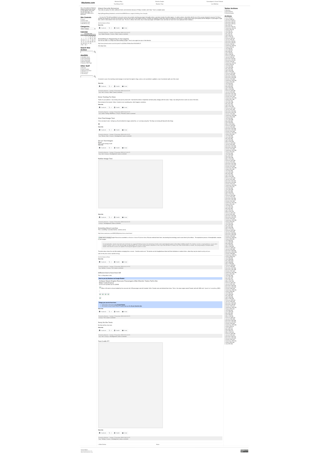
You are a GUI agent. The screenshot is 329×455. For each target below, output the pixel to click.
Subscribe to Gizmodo (108, 304)
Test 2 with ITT (103, 341)
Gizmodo (103, 284)
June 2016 (228, 119)
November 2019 (230, 60)
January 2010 (229, 231)
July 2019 (228, 66)
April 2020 (228, 52)
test (102, 154)
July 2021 (228, 31)
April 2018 (228, 87)
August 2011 (229, 204)
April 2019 (228, 70)
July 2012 (228, 188)
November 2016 (230, 112)
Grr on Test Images (105, 141)
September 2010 (230, 220)
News (116, 34)
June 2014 (228, 154)
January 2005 (229, 319)
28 (83, 43)
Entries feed (85, 20)
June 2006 (228, 294)
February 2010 (229, 230)
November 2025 (230, 20)
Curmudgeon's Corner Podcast (215, 1)
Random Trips (159, 4)
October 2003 (229, 339)
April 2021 (228, 35)
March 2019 (229, 71)
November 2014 (230, 147)
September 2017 (230, 98)
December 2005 (230, 303)
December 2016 (230, 111)
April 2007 (228, 279)
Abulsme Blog (118, 1)
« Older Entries (102, 444)
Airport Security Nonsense (108, 8)
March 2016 (229, 124)
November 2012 (230, 182)
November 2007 (230, 269)
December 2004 (230, 320)
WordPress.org (86, 23)
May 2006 (228, 295)
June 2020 (228, 50)
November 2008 (230, 252)
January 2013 (229, 179)
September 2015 (230, 132)
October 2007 (229, 271)
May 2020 (228, 51)
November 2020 (230, 42)
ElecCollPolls (229, 11)
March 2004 (229, 332)
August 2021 (229, 29)
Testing (107, 113)
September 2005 (230, 307)
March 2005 (229, 316)
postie (103, 113)
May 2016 (228, 121)
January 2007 (229, 284)
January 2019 (229, 74)
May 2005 (228, 313)
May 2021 (228, 34)
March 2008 (229, 263)
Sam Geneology (86, 58)
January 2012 (229, 197)
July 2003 (228, 343)
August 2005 (229, 309)
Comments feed (86, 22)
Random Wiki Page (87, 63)
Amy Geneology (86, 60)
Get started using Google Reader (110, 306)
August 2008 (229, 256)
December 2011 (230, 198)
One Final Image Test (106, 118)
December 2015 (230, 128)
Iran (102, 92)
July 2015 (228, 135)
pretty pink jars (206, 251)
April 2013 (228, 175)
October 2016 (229, 114)
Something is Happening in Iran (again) (113, 39)
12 (94, 38)
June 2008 (228, 259)
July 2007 (228, 275)
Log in (83, 19)
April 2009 (228, 245)
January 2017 (229, 109)
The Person (85, 73)
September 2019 (230, 63)
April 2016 (228, 122)
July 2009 (228, 240)
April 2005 (228, 314)
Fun (112, 268)
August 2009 (229, 239)
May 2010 (228, 226)
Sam (107, 136)
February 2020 (229, 55)
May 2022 (228, 25)
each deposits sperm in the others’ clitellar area (175, 244)
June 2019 (228, 67)
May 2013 (228, 173)
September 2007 (230, 272)
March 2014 (229, 159)
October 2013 (229, 166)
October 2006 (229, 288)
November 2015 (230, 130)
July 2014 (228, 153)
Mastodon (83, 14)
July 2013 (228, 170)
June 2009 (228, 242)
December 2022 (230, 22)
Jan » (86, 44)
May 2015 (228, 138)
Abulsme (228, 10)
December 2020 (230, 41)
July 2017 (228, 100)
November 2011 (230, 199)
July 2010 (228, 223)
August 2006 (229, 291)
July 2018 (228, 83)
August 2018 (229, 82)
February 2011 (229, 213)
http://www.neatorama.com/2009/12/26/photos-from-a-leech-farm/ (115, 233)
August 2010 (229, 221)
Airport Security (105, 34)
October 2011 (229, 201)
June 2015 (228, 137)
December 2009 (230, 233)
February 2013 (229, 178)
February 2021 (229, 38)
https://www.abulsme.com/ (87, 452)
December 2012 (230, 181)
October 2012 (229, 183)
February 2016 (229, 125)
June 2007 (228, 277)
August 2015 (229, 134)
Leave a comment (123, 34)
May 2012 (228, 191)
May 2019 (228, 68)
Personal (123, 113)
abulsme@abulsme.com (86, 451)
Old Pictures (85, 72)
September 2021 (230, 28)
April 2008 (228, 262)
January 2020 (229, 57)
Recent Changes (86, 61)
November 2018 (230, 77)
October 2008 (229, 253)
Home (157, 444)
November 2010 (230, 217)
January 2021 (229, 39)
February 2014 (229, 160)
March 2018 (229, 89)
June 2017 (228, 102)
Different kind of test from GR (109, 273)
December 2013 (230, 163)
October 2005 (229, 306)
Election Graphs (159, 1)
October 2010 (229, 218)
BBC (219, 288)
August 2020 (229, 47)
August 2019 (229, 64)
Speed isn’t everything (211, 288)
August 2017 (229, 99)
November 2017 (230, 95)
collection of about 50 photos (136, 237)
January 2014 (229, 162)
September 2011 (230, 202)
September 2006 (230, 290)
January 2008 (229, 266)
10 (90, 38)
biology (118, 253)
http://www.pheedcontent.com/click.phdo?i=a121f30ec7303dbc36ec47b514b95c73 (119, 43)
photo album (108, 253)
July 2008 (228, 258)
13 (81, 40)
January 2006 (229, 301)
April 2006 (228, 297)
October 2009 (229, 236)
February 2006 (229, 300)
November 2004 (230, 322)
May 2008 (228, 261)
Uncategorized (118, 136)
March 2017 (229, 106)
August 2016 (229, 116)
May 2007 (228, 278)
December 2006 (230, 285)
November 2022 (230, 23)
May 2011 (228, 208)
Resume (84, 67)
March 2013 (229, 176)
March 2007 (229, 281)
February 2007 (229, 282)
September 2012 (230, 185)
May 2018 (228, 86)
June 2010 (228, 224)
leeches (103, 268)
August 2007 (229, 274)
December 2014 (230, 146)
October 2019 (229, 61)
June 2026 (228, 18)
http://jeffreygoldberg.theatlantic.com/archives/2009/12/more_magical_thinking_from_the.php (122, 13)
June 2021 (228, 32)
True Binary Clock (118, 4)
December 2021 (230, 26)
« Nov (82, 44)
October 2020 (229, 44)
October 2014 (229, 148)
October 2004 (229, 323)
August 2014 (229, 151)
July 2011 (228, 205)
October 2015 (229, 131)
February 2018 (229, 90)
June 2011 (228, 207)
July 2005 (228, 310)
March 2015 (229, 141)
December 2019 (230, 58)
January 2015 (229, 144)
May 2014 (228, 156)
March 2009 (229, 246)
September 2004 (230, 325)
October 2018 (229, 79)
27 (81, 43)
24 (90, 41)
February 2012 (229, 195)
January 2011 (229, 214)
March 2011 (228, 211)
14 (83, 40)
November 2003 (230, 338)
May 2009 (228, 243)
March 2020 (229, 54)
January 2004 (229, 335)
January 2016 (229, 127)
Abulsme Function (86, 70)
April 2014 (228, 157)
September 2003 (230, 341)
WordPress (112, 113)
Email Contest (85, 69)
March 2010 (229, 229)
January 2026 (229, 19)
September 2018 (230, 80)
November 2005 (230, 304)
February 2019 (229, 73)
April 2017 (228, 105)
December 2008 (230, 250)
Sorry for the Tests (105, 322)
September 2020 (230, 45)
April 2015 (228, 140)
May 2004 (228, 329)
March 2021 (229, 36)
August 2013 (229, 169)
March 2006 (229, 298)
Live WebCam (214, 4)
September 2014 (230, 150)
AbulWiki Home (86, 57)
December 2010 (230, 215)
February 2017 (229, 108)
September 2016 (230, 115)
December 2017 (230, 93)
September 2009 (230, 237)
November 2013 (230, 165)
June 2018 (228, 84)
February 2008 (229, 265)
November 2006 (230, 287)
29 (86, 43)
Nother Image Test (105, 159)
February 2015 (229, 143)
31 (90, 43)
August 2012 (229, 186)
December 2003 (230, 336)
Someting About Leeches (108, 228)
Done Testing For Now (107, 97)
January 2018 (229, 92)
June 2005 (228, 311)
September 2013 (230, 167)
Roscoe (103, 136)
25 (92, 41)
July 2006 (228, 293)
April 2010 (228, 227)
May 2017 (228, 103)
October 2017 (229, 96)
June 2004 (228, 327)
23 (88, 41)
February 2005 (229, 317)
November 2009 (230, 234)
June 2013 (228, 172)
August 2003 (229, 342)
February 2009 (229, 247)
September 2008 (230, 255)
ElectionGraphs (230, 13)
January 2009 (229, 249)
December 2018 (230, 76)
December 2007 (230, 268)
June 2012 (228, 189)
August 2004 (229, 326)
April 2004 (228, 330)
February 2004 (229, 333)
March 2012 (229, 194)
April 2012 (228, 192)
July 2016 (228, 118)
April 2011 (228, 210)
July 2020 (228, 48)
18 (92, 40)
